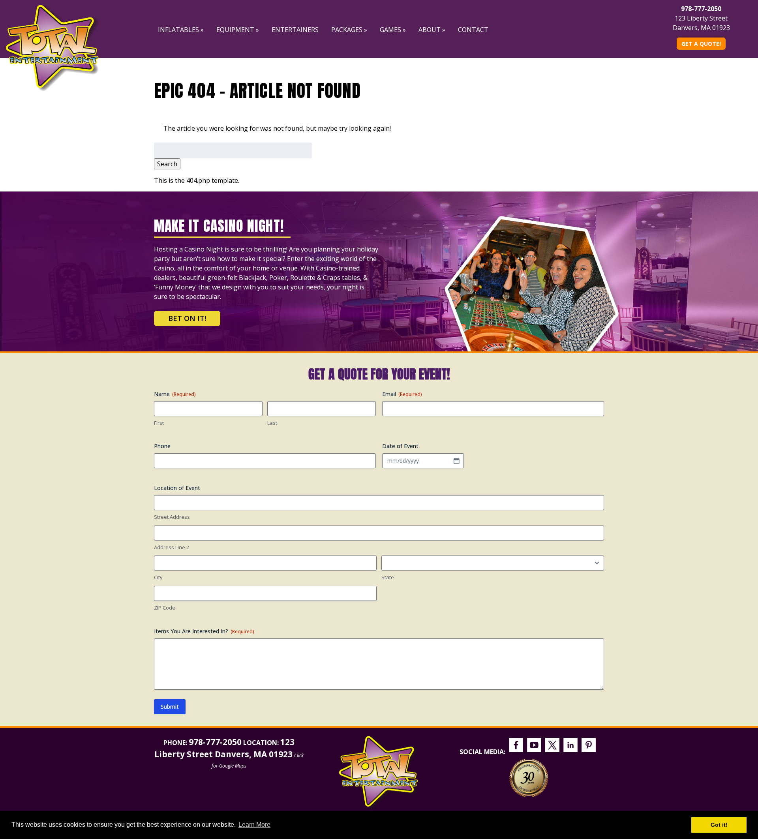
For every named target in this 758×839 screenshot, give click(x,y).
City (158, 577)
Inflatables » (181, 29)
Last (272, 422)
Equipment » (237, 29)
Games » (393, 29)
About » (431, 29)
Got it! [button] (719, 825)
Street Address (172, 516)
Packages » (349, 29)
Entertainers (295, 29)
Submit (170, 706)
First (159, 422)
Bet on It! (187, 318)
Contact (473, 29)
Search (167, 164)
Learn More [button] (254, 824)
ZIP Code (164, 607)
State (387, 577)
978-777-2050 (701, 8)
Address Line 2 (171, 547)
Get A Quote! (701, 43)
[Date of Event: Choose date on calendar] (456, 460)
